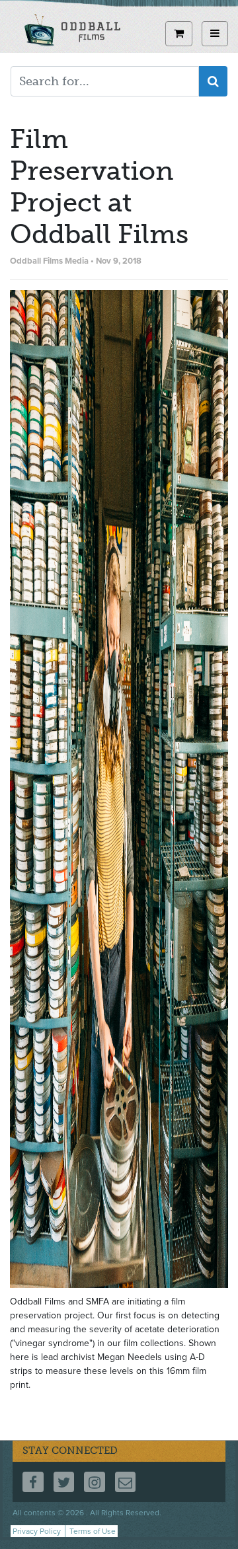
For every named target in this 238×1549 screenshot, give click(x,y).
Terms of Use (92, 1531)
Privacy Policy (37, 1531)
